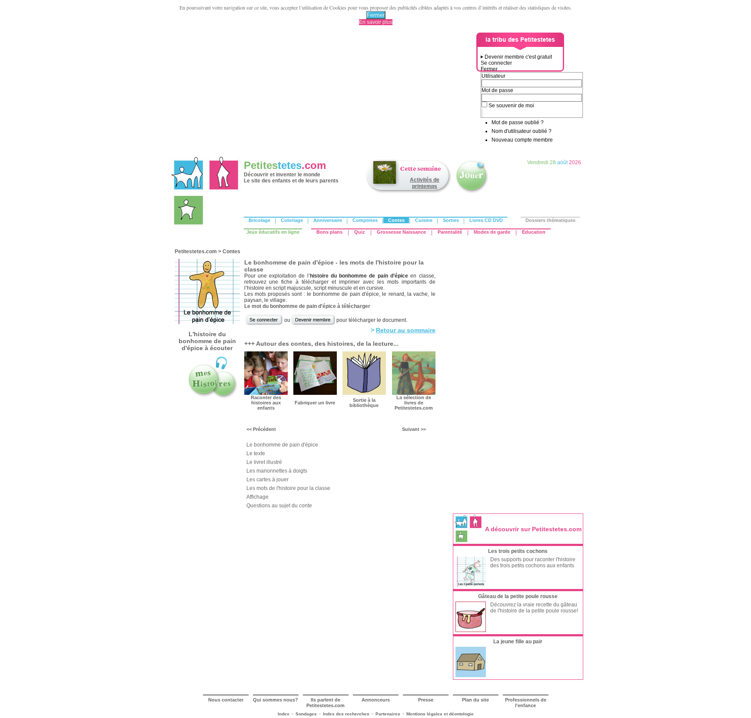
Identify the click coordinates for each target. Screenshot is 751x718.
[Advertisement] (324, 93)
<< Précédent (261, 429)
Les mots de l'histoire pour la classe (288, 488)
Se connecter (496, 63)
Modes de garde (492, 232)
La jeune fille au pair (517, 642)
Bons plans (329, 232)
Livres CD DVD (486, 220)
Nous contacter (225, 699)
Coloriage (292, 220)
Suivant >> (414, 429)
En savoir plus (375, 22)
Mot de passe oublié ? (518, 122)
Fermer (376, 15)
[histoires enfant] (266, 393)
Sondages (306, 713)
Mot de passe (497, 90)
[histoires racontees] (212, 398)
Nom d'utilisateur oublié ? (522, 131)
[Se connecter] (264, 324)
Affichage (257, 497)
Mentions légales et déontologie (440, 713)
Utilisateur (493, 76)
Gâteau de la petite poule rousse (518, 596)
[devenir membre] (313, 324)
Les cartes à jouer (267, 479)
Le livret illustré (264, 462)
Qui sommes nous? (275, 699)
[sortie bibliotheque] (364, 393)
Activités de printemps (424, 183)
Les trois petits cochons (518, 551)
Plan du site (475, 699)
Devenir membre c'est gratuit (518, 57)
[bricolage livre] (315, 393)
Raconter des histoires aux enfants (266, 402)
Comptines (365, 220)
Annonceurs (376, 699)
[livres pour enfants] (413, 393)
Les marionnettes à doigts (276, 471)
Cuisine (423, 220)
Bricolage (259, 220)
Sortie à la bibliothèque (364, 402)
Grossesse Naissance (401, 232)
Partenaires (388, 713)
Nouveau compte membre (522, 140)
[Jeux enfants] (472, 192)
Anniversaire (327, 220)
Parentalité (450, 232)
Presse (425, 699)
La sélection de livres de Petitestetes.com (414, 402)
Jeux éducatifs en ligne (272, 232)
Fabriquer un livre (315, 402)
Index (283, 713)
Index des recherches (346, 713)
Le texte (255, 453)
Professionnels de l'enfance (525, 702)
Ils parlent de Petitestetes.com (325, 702)
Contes (396, 220)
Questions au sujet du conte (279, 506)
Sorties (451, 220)
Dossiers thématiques (550, 220)
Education (533, 232)
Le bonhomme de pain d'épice (282, 445)
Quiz (359, 232)
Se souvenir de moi (511, 106)
